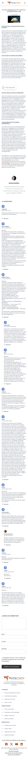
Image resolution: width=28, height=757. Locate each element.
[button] (3, 3)
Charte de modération (14, 754)
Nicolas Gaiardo (14, 183)
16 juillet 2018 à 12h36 (9, 571)
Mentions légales (13, 751)
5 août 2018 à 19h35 (6, 393)
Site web (4, 648)
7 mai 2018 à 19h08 (6, 554)
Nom (3, 634)
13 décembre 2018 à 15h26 (10, 326)
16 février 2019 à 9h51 (6, 228)
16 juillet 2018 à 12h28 (6, 489)
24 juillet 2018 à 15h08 (7, 420)
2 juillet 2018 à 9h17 (6, 513)
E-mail (4, 641)
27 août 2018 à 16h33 (6, 278)
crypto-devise (6, 163)
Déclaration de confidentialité (13, 753)
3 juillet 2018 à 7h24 (8, 535)
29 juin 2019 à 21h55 (6, 210)
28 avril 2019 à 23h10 (8, 354)
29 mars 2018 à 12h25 (6, 587)
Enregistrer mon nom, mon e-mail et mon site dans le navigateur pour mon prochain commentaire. (13, 659)
